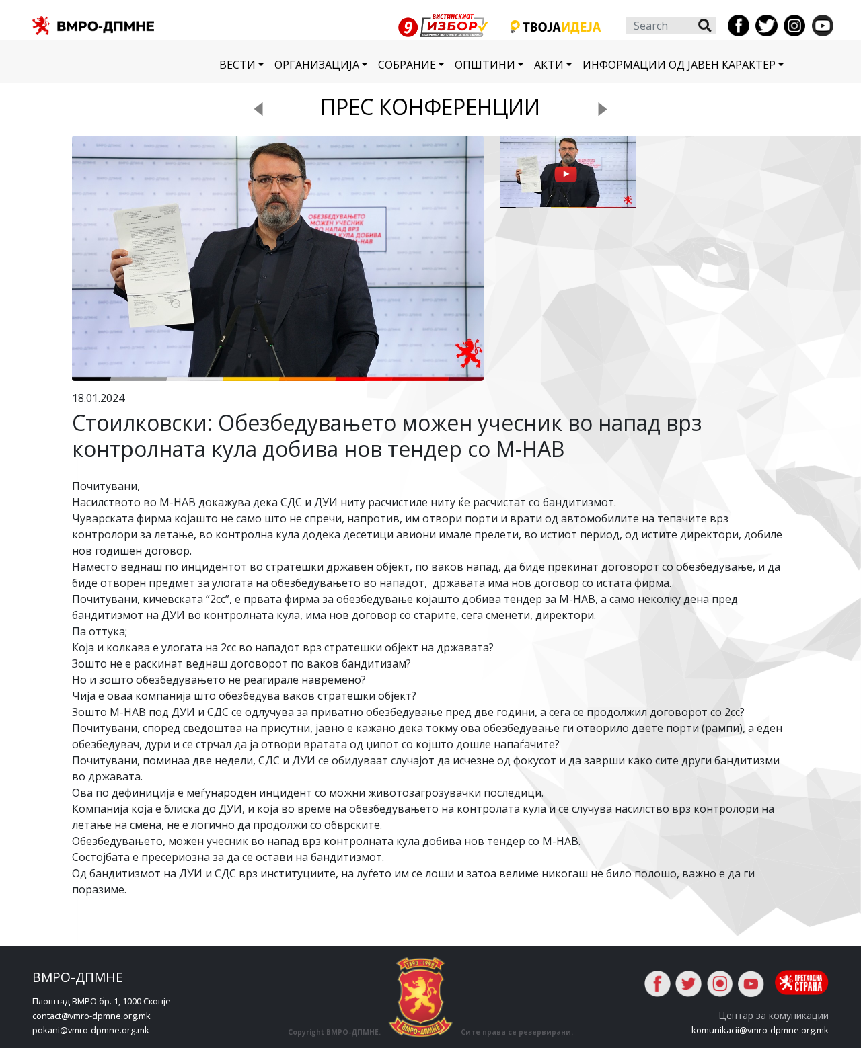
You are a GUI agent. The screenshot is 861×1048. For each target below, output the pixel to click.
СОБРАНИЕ (407, 64)
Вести (237, 64)
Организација (316, 64)
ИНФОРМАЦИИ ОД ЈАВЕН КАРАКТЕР (679, 64)
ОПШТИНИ (485, 64)
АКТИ (549, 64)
